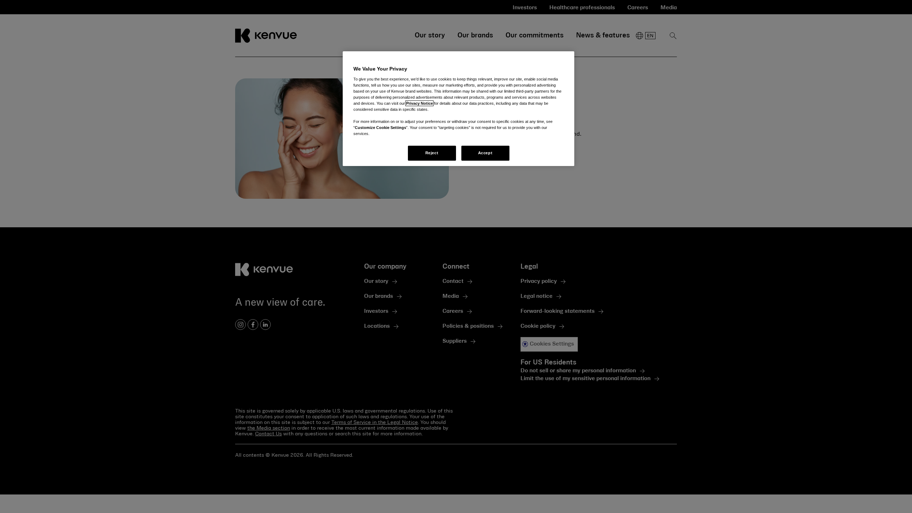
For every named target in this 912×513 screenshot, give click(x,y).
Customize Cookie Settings (380, 127)
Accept (485, 153)
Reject (431, 153)
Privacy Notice (419, 103)
